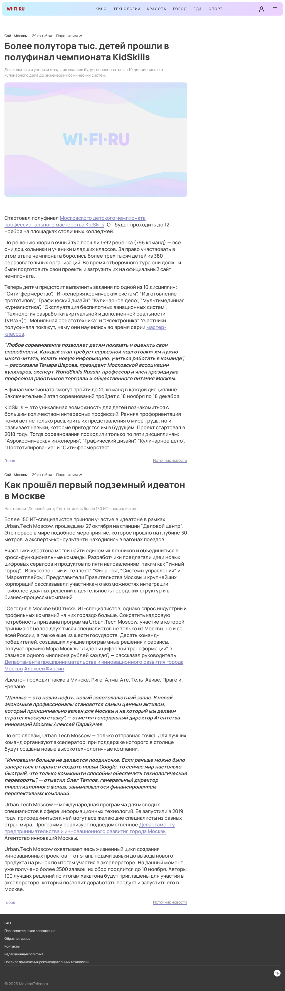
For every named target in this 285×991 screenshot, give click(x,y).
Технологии (127, 8)
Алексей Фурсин (44, 668)
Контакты (11, 946)
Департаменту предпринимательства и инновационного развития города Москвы (89, 827)
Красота (156, 8)
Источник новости (170, 460)
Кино (101, 8)
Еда (198, 8)
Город (180, 8)
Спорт (216, 8)
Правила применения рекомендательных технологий (46, 962)
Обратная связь (17, 938)
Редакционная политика (23, 954)
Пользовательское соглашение (29, 931)
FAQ (7, 923)
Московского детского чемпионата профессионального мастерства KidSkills (75, 221)
